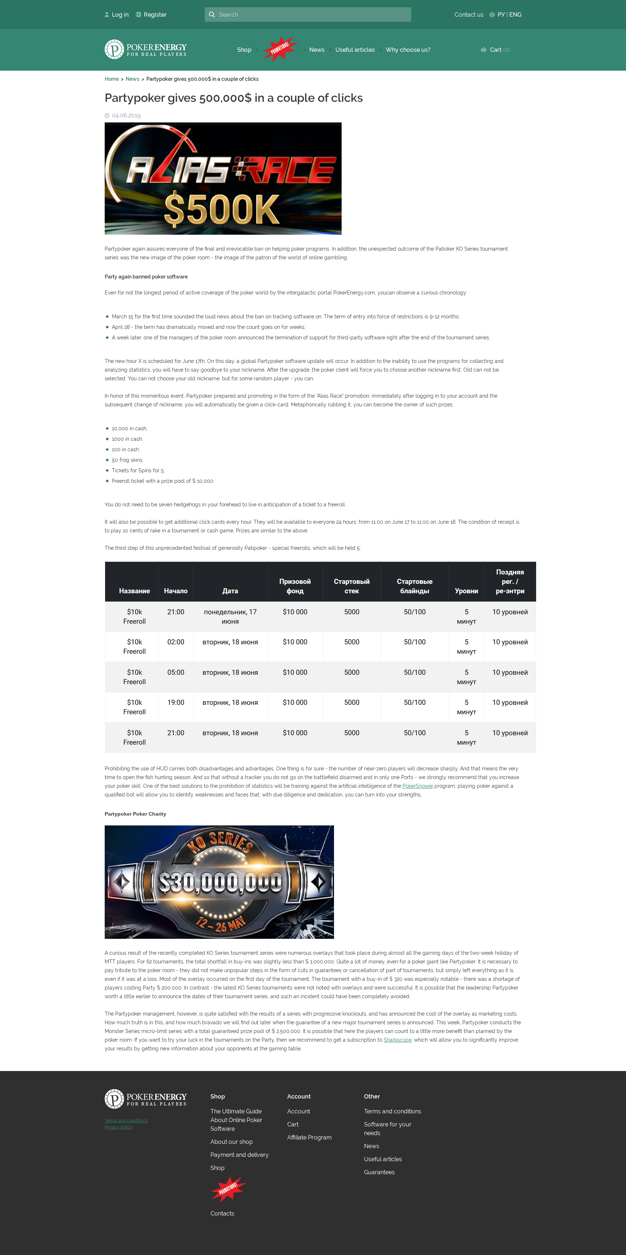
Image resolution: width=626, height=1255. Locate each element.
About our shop (231, 1141)
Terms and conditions (126, 1120)
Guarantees (379, 1172)
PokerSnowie (417, 786)
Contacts (222, 1213)
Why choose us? (408, 49)
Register (152, 14)
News (317, 49)
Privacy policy (119, 1127)
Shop (244, 49)
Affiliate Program (309, 1137)
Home (112, 79)
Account (298, 1111)
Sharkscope (398, 1040)
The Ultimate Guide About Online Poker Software (236, 1120)
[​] (280, 49)
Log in (118, 14)
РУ (501, 14)
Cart (499, 49)
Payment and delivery (239, 1154)
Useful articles (355, 49)
